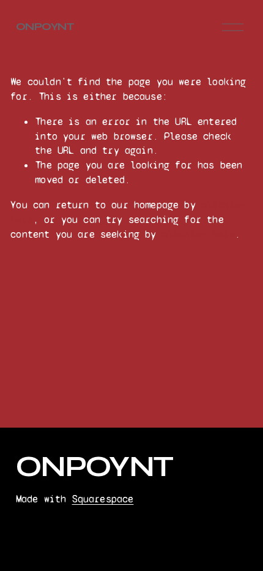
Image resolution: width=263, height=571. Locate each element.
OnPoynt (45, 26)
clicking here (198, 234)
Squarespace (103, 499)
